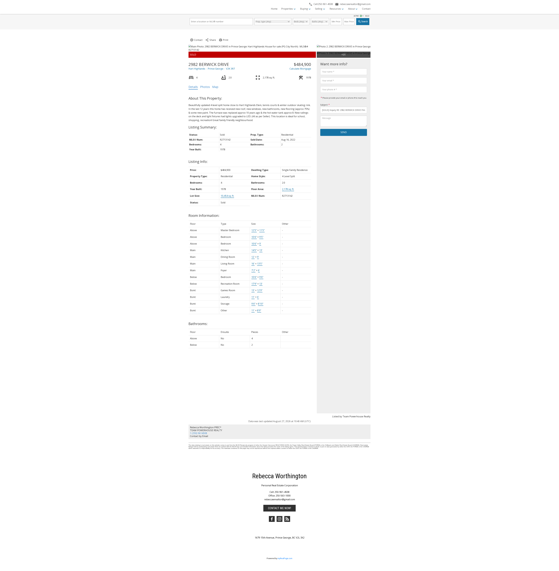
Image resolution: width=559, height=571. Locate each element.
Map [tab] (215, 87)
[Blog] (287, 519)
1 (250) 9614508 (198, 433)
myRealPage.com (285, 558)
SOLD (367, 16)
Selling (318, 8)
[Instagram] (279, 519)
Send (343, 132)
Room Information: (204, 215)
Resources (335, 8)
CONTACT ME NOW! (279, 508)
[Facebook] (272, 519)
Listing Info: (198, 161)
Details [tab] (193, 87)
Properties (287, 8)
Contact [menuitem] (366, 8)
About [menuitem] (351, 8)
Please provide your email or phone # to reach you (344, 98)
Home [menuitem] (274, 8)
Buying (304, 8)
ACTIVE (356, 16)
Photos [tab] (205, 87)
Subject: (324, 104)
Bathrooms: (198, 323)
